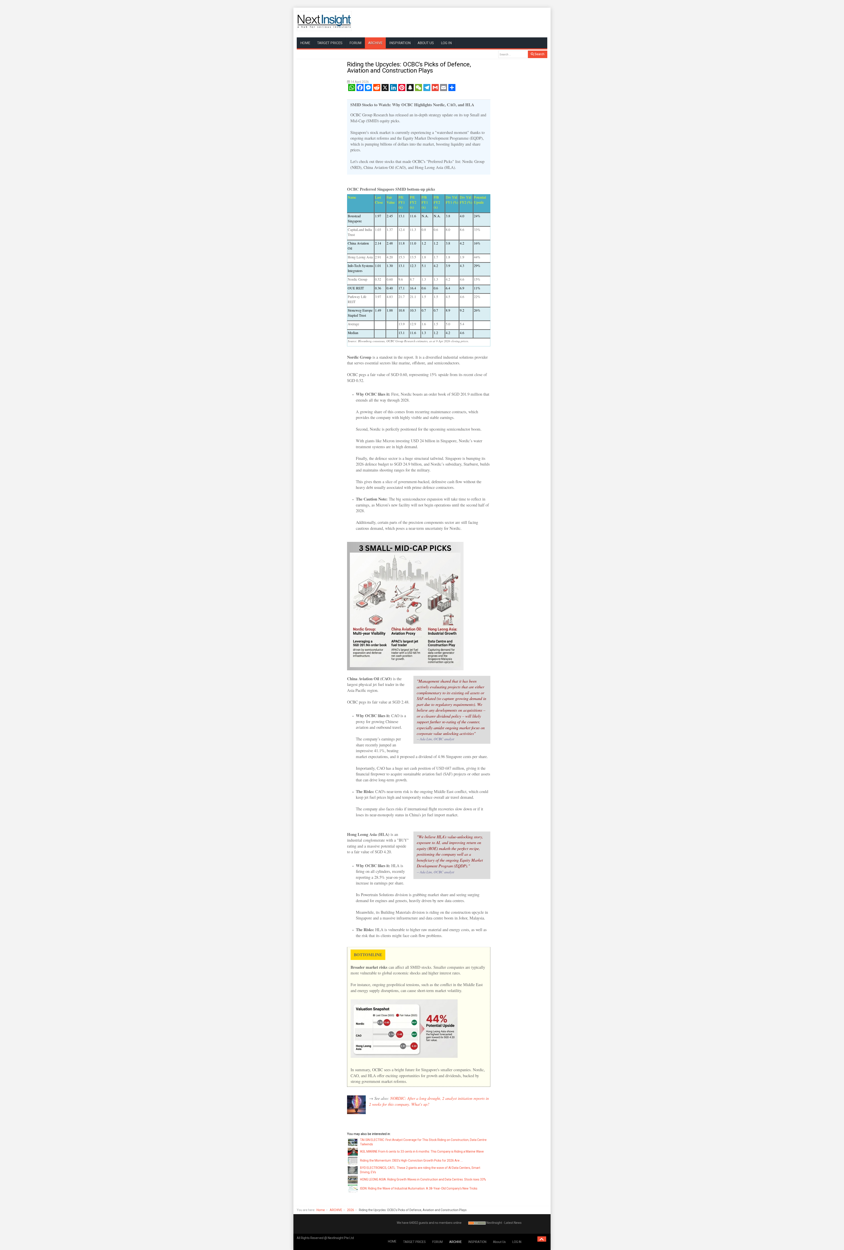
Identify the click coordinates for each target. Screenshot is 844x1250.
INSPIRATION (400, 43)
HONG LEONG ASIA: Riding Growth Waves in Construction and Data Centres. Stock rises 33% (423, 1179)
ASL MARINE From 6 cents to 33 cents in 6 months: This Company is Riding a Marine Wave (422, 1151)
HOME (305, 43)
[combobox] (513, 54)
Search (539, 54)
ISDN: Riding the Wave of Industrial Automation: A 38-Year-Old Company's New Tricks (418, 1188)
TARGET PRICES (329, 43)
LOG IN (446, 43)
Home (320, 1210)
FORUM (355, 43)
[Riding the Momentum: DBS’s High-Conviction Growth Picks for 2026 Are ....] (353, 1160)
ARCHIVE (375, 43)
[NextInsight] (324, 21)
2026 (350, 1210)
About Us (426, 43)
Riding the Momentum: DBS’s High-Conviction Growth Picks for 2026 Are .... (411, 1160)
